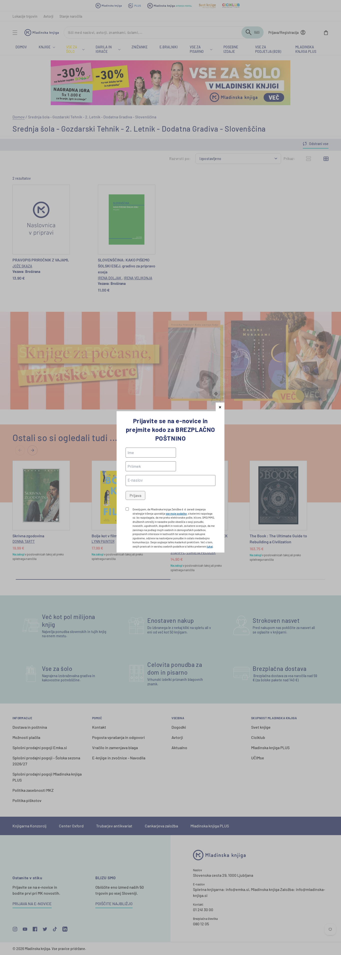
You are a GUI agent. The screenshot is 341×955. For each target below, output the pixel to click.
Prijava (135, 495)
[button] (220, 406)
